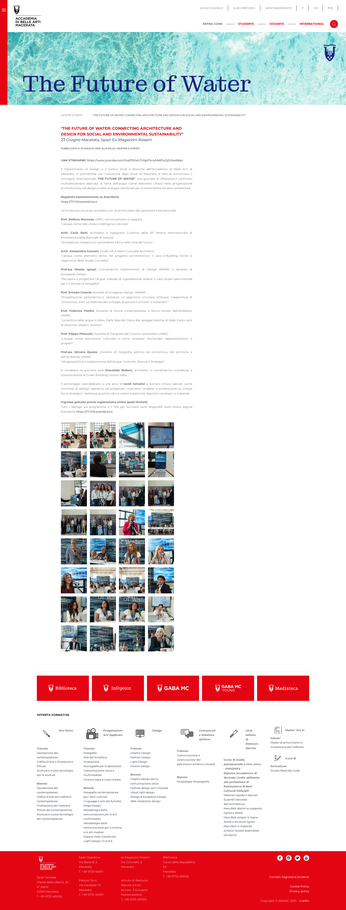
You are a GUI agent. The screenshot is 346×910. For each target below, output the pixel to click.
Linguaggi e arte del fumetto (102, 801)
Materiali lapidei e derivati (241, 795)
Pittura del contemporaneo (54, 810)
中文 (330, 8)
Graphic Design (140, 752)
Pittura (41, 766)
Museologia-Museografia (193, 781)
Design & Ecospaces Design (148, 796)
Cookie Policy (299, 886)
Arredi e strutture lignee (239, 821)
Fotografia (90, 752)
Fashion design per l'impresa (149, 788)
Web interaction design (145, 801)
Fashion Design (140, 757)
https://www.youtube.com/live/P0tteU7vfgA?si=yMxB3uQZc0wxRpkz (135, 160)
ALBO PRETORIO (244, 8)
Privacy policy (299, 891)
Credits (304, 901)
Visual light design (142, 792)
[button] (3, 16)
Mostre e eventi (128, 148)
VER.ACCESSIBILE (211, 8)
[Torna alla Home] (27, 16)
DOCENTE (277, 24)
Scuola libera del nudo (285, 770)
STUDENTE (246, 24)
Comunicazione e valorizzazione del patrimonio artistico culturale (196, 760)
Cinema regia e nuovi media (102, 779)
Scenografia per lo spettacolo (102, 766)
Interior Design (140, 766)
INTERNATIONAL (312, 24)
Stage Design (92, 805)
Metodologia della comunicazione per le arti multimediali (100, 814)
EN (316, 8)
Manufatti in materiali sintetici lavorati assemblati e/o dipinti (241, 831)
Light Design (138, 761)
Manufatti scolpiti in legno (241, 817)
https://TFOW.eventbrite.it (79, 202)
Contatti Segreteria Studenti (289, 877)
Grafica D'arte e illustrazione (55, 761)
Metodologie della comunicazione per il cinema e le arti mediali (102, 828)
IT (303, 8)
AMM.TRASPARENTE (278, 8)
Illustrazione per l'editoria (53, 805)
